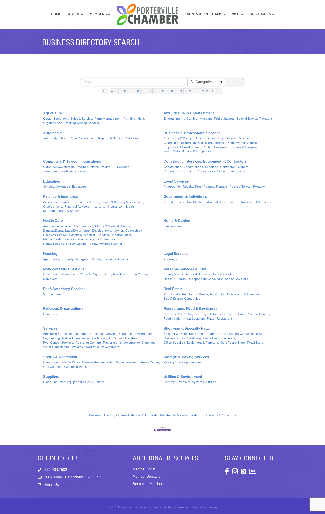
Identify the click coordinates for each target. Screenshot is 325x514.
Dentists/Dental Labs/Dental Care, (67, 230)
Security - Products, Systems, (184, 382)
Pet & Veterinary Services (64, 289)
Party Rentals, (205, 186)
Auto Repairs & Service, (107, 138)
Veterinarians (52, 294)
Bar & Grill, (185, 314)
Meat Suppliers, (195, 318)
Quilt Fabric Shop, (233, 342)
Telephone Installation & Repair (65, 171)
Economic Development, (136, 333)
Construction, (173, 167)
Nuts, (141, 118)
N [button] (167, 91)
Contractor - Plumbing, (179, 171)
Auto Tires (132, 138)
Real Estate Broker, (195, 294)
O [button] (172, 91)
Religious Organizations (63, 308)
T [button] (194, 91)
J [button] (150, 91)
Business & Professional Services (192, 133)
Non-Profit (50, 279)
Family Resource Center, (130, 274)
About (74, 14)
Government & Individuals (185, 196)
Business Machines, (239, 138)
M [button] (163, 91)
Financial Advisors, (77, 206)
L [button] (158, 91)
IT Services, (121, 167)
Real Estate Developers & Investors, (235, 294)
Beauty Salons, (174, 274)
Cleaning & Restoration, (180, 142)
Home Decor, (212, 338)
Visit (236, 14)
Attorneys (170, 259)
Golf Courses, (52, 366)
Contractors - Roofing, (212, 171)
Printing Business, (215, 147)
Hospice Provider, (55, 235)
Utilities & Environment (183, 377)
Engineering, (52, 338)
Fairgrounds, (173, 186)
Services (50, 328)
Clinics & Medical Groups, (113, 226)
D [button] (125, 91)
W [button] (207, 91)
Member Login (144, 469)
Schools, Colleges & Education (64, 186)
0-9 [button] (104, 91)
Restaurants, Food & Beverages (190, 308)
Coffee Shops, (248, 314)
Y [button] (216, 91)
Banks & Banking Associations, (122, 202)
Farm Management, (108, 118)
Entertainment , (174, 118)
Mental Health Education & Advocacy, (69, 239)
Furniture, (214, 333)
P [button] (176, 91)
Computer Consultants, (59, 167)
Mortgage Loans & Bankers (62, 210)
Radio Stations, (224, 118)
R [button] (185, 91)
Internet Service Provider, (94, 167)
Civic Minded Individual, (202, 202)
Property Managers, (75, 259)
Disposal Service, (105, 333)
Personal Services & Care (185, 269)
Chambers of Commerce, (60, 274)
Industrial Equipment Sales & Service (79, 382)
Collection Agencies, (212, 142)
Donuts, (264, 314)
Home (56, 14)
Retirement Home (115, 259)
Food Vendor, (173, 318)
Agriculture (52, 113)
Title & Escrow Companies (182, 298)
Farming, (130, 118)
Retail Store (255, 342)
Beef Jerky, (171, 333)
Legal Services (176, 254)
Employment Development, (182, 147)
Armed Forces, (174, 202)
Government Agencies (255, 202)
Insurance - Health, (121, 206)
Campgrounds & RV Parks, (62, 362)
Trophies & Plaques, (243, 147)
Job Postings (209, 415)
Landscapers (173, 226)
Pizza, (211, 318)
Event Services (176, 181)
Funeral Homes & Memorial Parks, (210, 274)
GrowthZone (209, 507)
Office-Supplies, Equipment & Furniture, (191, 342)
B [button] (116, 91)
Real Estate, (172, 294)
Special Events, (247, 118)
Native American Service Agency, (85, 338)
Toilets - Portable (253, 186)
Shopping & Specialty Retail (187, 328)
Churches (50, 314)
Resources (260, 14)
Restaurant (224, 318)
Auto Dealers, (80, 138)
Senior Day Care (236, 279)
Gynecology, (134, 230)
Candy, (232, 314)
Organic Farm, (53, 123)
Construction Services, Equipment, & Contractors (205, 161)
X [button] (212, 91)
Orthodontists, (106, 239)
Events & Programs (203, 14)
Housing (50, 254)
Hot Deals (150, 415)
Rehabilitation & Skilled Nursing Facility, (70, 243)
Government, (229, 202)
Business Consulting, (209, 138)
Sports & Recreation (60, 357)
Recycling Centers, (88, 342)
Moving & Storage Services (182, 362)
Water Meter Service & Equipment (187, 151)
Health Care (53, 221)
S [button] (190, 91)
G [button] (138, 91)
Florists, (200, 333)
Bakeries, (170, 314)
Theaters (265, 118)
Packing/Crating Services (82, 123)
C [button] (121, 91)
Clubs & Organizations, (96, 274)
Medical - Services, (97, 235)
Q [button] (181, 91)
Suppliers (51, 377)
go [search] (237, 81)
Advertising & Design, (178, 138)
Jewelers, (229, 338)
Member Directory (147, 476)
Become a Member (147, 484)
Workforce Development (102, 346)
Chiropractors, (84, 226)
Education (51, 181)
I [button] (146, 91)
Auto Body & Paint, (56, 138)
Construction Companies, (201, 167)
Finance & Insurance (60, 196)
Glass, (47, 382)
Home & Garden (177, 221)
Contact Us (228, 415)
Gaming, (192, 118)
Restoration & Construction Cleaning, (129, 342)
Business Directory (102, 415)
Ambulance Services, (58, 226)
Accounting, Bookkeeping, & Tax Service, (71, 202)
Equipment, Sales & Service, (73, 118)
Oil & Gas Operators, (123, 338)
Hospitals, (76, 235)
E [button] (129, 91)
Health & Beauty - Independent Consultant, (194, 279)
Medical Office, (122, 235)
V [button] (203, 91)
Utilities (211, 382)
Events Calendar (129, 415)
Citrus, (47, 118)
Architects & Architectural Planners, (67, 333)
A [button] (112, 91)
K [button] (154, 91)
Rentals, (96, 259)
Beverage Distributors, (210, 314)
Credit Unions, (53, 206)
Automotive (53, 133)
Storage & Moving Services (186, 357)
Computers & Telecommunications (72, 161)
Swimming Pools (75, 366)
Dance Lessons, (126, 362)
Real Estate (173, 289)
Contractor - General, (235, 167)
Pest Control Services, (58, 342)
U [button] (198, 91)
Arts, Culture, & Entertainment (189, 113)
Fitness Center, (149, 362)
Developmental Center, (108, 230)
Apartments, (51, 259)
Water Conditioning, (57, 346)
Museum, (206, 118)
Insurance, (99, 206)
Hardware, (194, 338)
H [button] (143, 91)
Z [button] (220, 91)
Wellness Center (110, 243)
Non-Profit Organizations (64, 269)
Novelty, (188, 186)
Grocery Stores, (175, 338)
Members (98, 14)
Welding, (78, 346)
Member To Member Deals (178, 415)
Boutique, (187, 333)
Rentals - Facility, (228, 186)
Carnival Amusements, (97, 362)
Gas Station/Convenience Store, (244, 333)
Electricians (237, 171)
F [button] (133, 91)
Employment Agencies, (243, 142)
